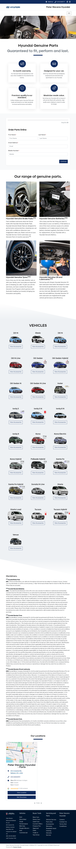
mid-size (22, 826)
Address (50, 2)
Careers (62, 819)
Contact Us (63, 822)
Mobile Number (13, 150)
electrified (22, 819)
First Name (12, 135)
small (21, 821)
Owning (48, 830)
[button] (69, 13)
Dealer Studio (17, 847)
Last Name (42, 135)
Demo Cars (36, 819)
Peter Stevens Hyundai (58, 7)
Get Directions (21, 797)
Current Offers (37, 824)
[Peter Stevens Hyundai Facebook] (67, 2)
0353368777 (61, 2)
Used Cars (36, 821)
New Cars (36, 817)
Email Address (13, 143)
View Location (21, 792)
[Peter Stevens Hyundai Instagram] (70, 2)
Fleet (34, 830)
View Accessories (15, 346)
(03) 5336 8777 (15, 777)
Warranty (49, 826)
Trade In (35, 833)
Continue (63, 161)
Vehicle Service (51, 819)
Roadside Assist (51, 828)
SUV (20, 817)
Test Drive (36, 835)
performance (23, 824)
